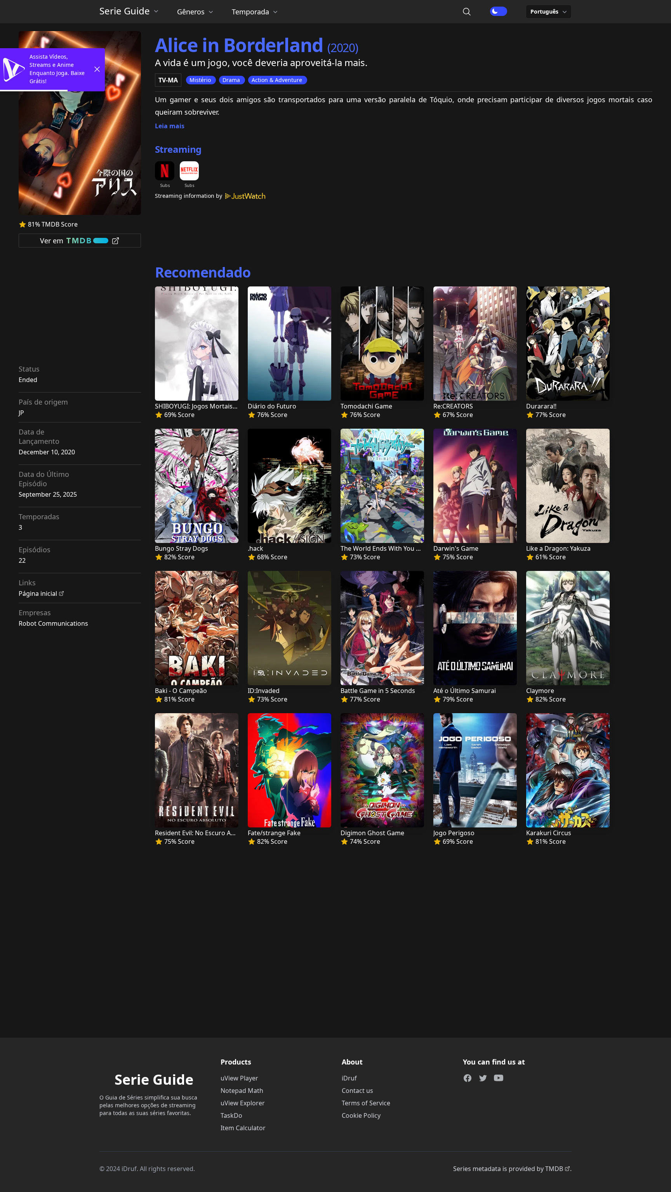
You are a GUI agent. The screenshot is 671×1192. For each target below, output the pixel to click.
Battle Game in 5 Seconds (378, 690)
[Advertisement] (80, 308)
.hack (255, 548)
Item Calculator (243, 1128)
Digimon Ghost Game (372, 833)
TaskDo (231, 1115)
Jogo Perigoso (454, 833)
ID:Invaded (264, 690)
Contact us (357, 1090)
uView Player (239, 1078)
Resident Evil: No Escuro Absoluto (204, 833)
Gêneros (191, 11)
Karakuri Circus (548, 833)
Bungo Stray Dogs (181, 548)
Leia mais (169, 126)
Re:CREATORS (453, 406)
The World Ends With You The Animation (400, 548)
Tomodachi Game (366, 406)
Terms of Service (366, 1103)
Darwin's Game (455, 548)
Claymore (540, 690)
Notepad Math (242, 1090)
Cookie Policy (361, 1115)
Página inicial (38, 593)
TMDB (554, 1168)
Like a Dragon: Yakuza (558, 548)
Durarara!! (541, 406)
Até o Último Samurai (464, 690)
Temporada (250, 11)
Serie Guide (124, 11)
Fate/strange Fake (274, 833)
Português (544, 11)
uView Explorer (243, 1103)
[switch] (498, 11)
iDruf (349, 1078)
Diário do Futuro (272, 406)
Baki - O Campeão (181, 690)
